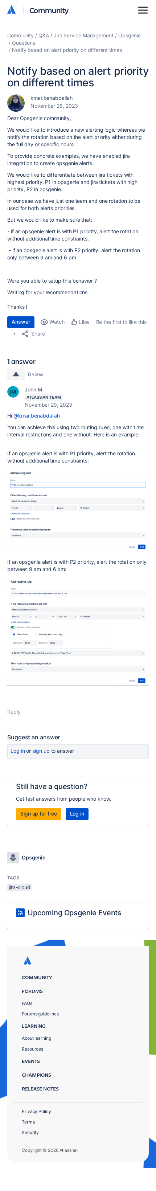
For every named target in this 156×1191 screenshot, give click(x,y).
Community (49, 10)
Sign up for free (38, 813)
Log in (18, 751)
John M (33, 389)
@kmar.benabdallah (36, 415)
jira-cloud (19, 887)
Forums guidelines (40, 1014)
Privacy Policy (36, 1111)
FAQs (27, 1003)
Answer (21, 322)
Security (30, 1132)
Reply (14, 712)
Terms (28, 1122)
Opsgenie (129, 35)
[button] (78, 510)
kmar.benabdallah (51, 98)
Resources (32, 1049)
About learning (36, 1038)
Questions (23, 43)
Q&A (43, 35)
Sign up (40, 751)
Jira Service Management (84, 35)
